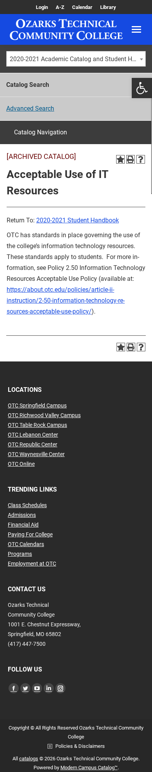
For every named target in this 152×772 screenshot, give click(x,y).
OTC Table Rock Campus (37, 425)
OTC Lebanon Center (33, 435)
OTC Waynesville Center (36, 454)
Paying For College (30, 534)
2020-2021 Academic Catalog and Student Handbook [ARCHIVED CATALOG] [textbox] (77, 59)
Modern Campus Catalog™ (89, 767)
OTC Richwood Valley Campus (44, 415)
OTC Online (21, 464)
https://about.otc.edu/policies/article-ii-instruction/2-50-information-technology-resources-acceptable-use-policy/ (66, 300)
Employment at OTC (32, 563)
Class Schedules (27, 505)
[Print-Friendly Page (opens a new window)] (130, 159)
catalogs (28, 758)
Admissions (22, 515)
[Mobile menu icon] (136, 29)
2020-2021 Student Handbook (77, 220)
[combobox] (76, 59)
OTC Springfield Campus (37, 405)
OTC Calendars (26, 544)
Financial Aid (23, 525)
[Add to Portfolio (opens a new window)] (120, 159)
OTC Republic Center (32, 444)
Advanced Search (30, 108)
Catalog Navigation (40, 132)
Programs (20, 554)
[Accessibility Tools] (142, 88)
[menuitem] (42, 7)
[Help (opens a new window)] (140, 159)
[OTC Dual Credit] (66, 29)
